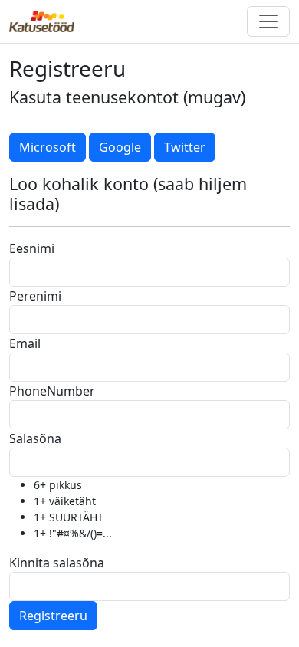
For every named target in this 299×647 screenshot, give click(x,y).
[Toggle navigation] (268, 21)
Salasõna (35, 438)
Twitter (184, 147)
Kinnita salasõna (56, 562)
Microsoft (47, 147)
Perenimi (35, 295)
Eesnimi (31, 248)
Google (120, 147)
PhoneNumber (52, 391)
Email (25, 343)
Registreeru (53, 615)
